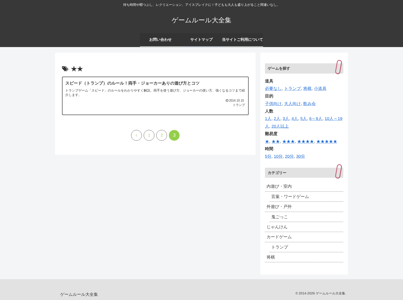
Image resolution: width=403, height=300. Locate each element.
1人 (268, 118)
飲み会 (309, 103)
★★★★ (305, 141)
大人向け (292, 103)
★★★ (288, 141)
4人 (295, 118)
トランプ (292, 88)
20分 (289, 156)
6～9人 (315, 118)
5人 (303, 118)
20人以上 (280, 126)
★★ (275, 141)
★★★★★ (326, 141)
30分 (300, 156)
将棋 (307, 88)
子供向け (273, 103)
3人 (286, 118)
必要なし (273, 88)
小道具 (320, 88)
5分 (268, 156)
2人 (277, 118)
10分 (278, 156)
